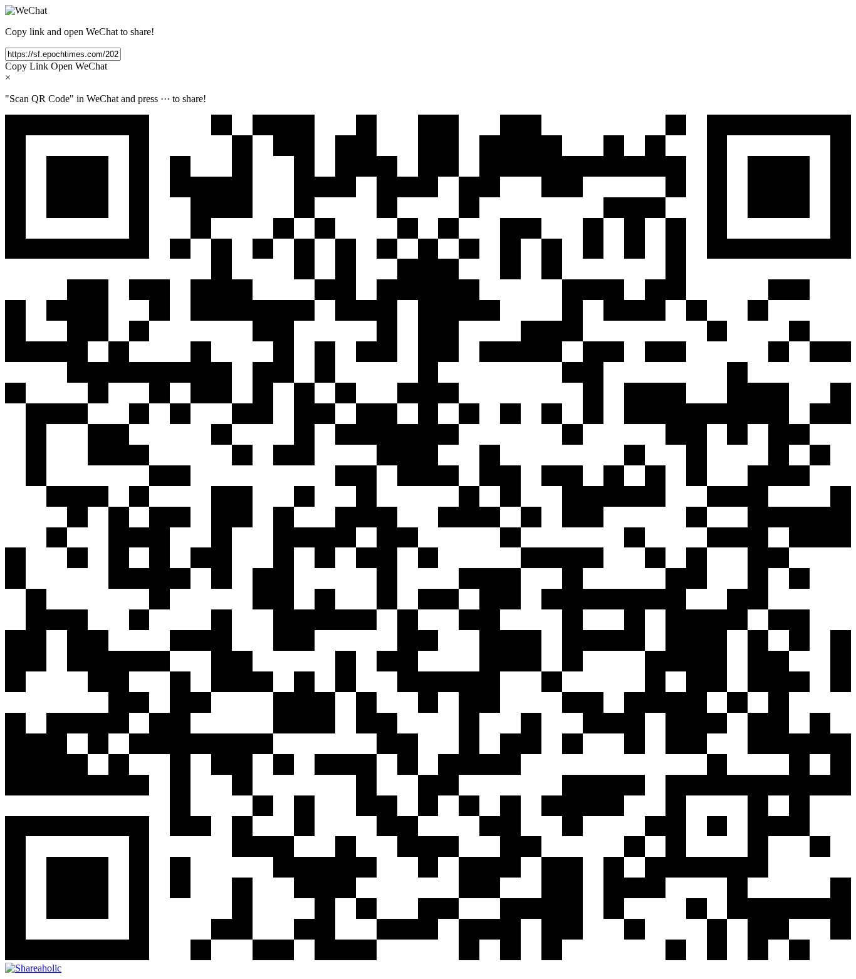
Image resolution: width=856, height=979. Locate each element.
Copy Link (26, 66)
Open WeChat (79, 66)
